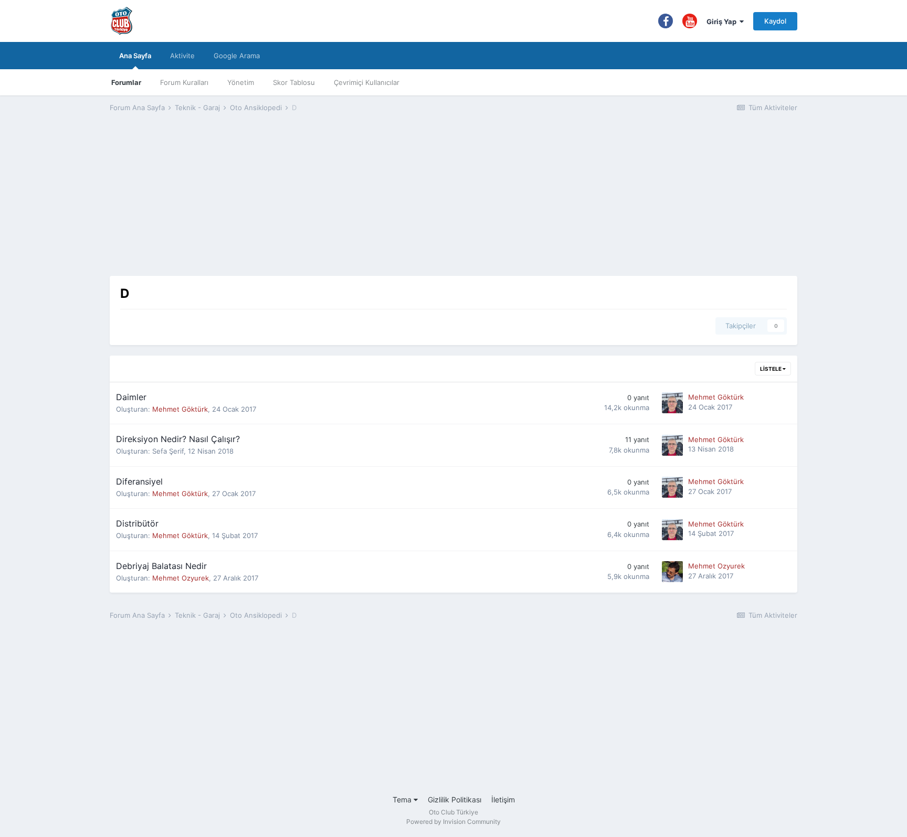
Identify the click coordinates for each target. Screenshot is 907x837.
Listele (771, 369)
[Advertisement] (453, 202)
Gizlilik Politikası (454, 799)
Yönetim (240, 82)
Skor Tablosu (294, 82)
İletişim (503, 799)
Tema (403, 799)
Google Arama (237, 55)
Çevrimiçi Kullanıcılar (366, 82)
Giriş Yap (723, 21)
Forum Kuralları (184, 82)
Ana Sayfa (135, 55)
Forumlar (126, 82)
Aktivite (182, 55)
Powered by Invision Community (453, 821)
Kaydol (775, 21)
